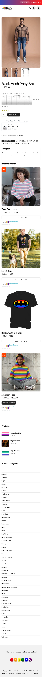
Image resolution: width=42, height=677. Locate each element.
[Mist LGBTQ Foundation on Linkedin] (22, 660)
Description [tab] (8, 141)
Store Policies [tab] (22, 144)
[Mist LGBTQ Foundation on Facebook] (11, 660)
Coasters (5, 497)
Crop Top (5, 504)
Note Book (5, 600)
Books (4, 491)
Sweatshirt (5, 617)
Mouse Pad (5, 590)
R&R (27, 673)
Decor (3, 510)
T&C (31, 673)
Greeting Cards (7, 540)
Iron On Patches (7, 557)
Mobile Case (6, 584)
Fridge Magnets (7, 537)
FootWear (5, 534)
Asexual (4, 477)
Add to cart (13, 115)
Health (4, 547)
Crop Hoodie (6, 501)
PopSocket (5, 607)
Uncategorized (6, 630)
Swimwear (5, 620)
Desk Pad (5, 514)
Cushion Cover (6, 507)
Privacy (36, 673)
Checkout (18, 673)
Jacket (4, 560)
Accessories (6, 471)
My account (11, 673)
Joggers (4, 567)
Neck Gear (5, 597)
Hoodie (4, 554)
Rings (3, 614)
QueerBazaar (13, 221)
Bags (3, 481)
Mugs (3, 594)
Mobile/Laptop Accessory (10, 587)
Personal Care (6, 604)
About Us (4, 673)
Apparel (20, 135)
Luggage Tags (6, 580)
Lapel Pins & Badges (8, 574)
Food (3, 530)
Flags (3, 527)
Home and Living (7, 550)
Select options (21, 217)
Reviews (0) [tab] (7, 144)
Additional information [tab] (27, 141)
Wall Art (4, 633)
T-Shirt (4, 623)
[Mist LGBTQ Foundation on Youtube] (26, 660)
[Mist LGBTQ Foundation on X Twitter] (15, 660)
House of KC (14, 126)
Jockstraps (5, 564)
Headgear (5, 544)
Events (4, 521)
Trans (3, 627)
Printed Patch (6, 610)
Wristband (5, 637)
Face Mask (5, 524)
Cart (23, 673)
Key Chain (5, 570)
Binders (4, 484)
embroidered (6, 517)
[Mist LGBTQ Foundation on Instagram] (19, 660)
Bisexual (4, 487)
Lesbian (4, 577)
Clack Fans (5, 494)
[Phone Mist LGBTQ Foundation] (30, 660)
